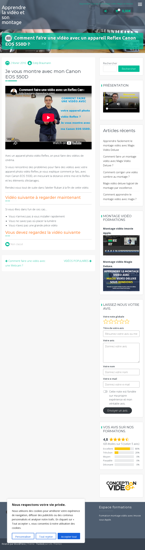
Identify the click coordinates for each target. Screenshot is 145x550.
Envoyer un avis (117, 410)
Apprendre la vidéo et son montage (14, 15)
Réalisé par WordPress (13, 544)
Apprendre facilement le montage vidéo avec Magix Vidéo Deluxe (118, 145)
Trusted (40, 544)
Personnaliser (23, 536)
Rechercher (110, 63)
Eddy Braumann (42, 63)
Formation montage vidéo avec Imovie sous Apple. (120, 518)
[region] (46, 521)
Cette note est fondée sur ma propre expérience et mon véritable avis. (122, 397)
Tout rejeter (46, 536)
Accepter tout (69, 536)
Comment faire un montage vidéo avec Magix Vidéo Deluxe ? (119, 161)
